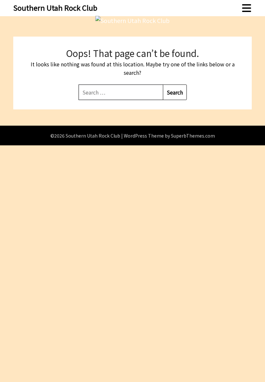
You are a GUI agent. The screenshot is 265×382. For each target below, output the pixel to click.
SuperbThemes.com (193, 135)
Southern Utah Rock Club (55, 7)
